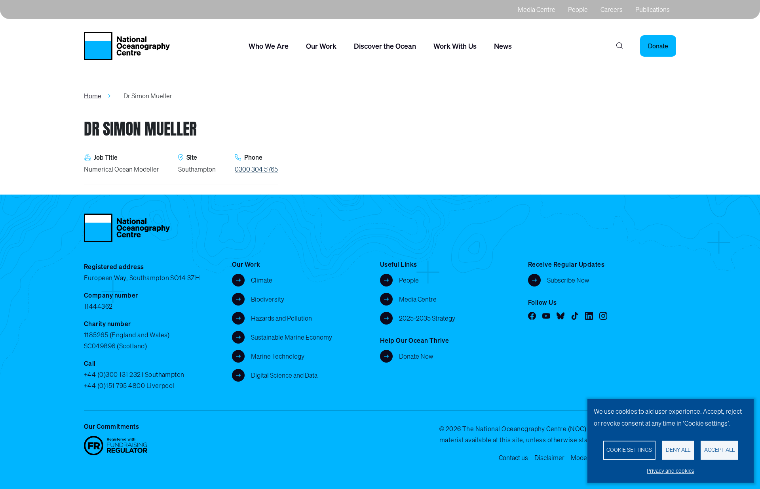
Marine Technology (277, 356)
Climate (261, 280)
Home (92, 96)
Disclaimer (549, 457)
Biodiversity (267, 299)
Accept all (719, 449)
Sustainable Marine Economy (291, 337)
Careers (611, 9)
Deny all (678, 449)
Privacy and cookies (670, 470)
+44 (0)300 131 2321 (113, 374)
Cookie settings (629, 449)
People (578, 9)
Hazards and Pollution (281, 318)
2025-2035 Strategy (427, 318)
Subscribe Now (568, 280)
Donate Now (416, 356)
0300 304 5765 (256, 169)
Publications (652, 9)
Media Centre (536, 9)
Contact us (513, 457)
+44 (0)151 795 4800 (114, 385)
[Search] (619, 46)
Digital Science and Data (284, 375)
